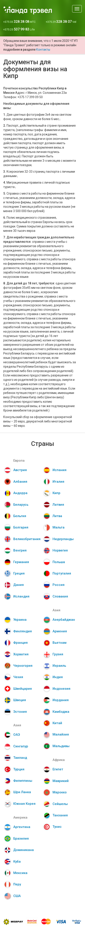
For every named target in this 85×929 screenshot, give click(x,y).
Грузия (58, 654)
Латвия (58, 505)
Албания (20, 482)
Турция (18, 769)
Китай (57, 723)
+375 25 (19, 29)
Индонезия (61, 689)
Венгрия (20, 550)
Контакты (43, 49)
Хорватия (21, 654)
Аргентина (21, 827)
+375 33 (19, 21)
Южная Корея (24, 804)
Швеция (19, 700)
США (17, 896)
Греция (19, 573)
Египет (58, 769)
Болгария (20, 527)
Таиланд (20, 758)
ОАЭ (16, 735)
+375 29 (61, 21)
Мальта (59, 527)
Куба (17, 861)
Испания (59, 470)
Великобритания (27, 539)
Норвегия (60, 550)
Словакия (60, 596)
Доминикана (23, 850)
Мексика (20, 873)
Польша (59, 562)
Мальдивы (61, 746)
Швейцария (22, 689)
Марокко (60, 792)
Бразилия (21, 838)
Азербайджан (64, 620)
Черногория (22, 666)
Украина (20, 620)
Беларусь (20, 505)
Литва (57, 516)
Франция (20, 643)
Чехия (18, 677)
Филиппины (22, 781)
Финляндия (22, 631)
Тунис (57, 827)
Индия (58, 677)
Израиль (59, 666)
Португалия (62, 573)
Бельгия (19, 516)
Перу (17, 884)
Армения (60, 631)
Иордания (61, 700)
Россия (59, 585)
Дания (18, 585)
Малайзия (61, 734)
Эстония (20, 712)
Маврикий (61, 781)
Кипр (56, 493)
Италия (58, 482)
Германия (21, 562)
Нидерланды (63, 539)
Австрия (20, 470)
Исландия (21, 596)
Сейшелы (60, 804)
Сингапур (20, 746)
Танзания (60, 815)
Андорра (20, 493)
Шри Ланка (22, 792)
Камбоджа (61, 712)
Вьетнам (59, 643)
